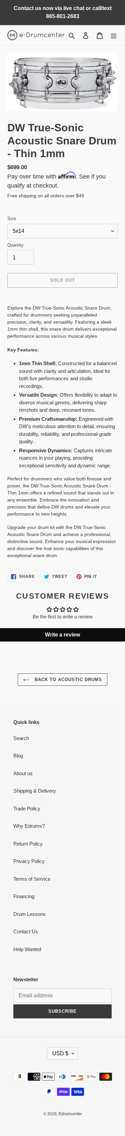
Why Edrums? (29, 826)
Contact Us (25, 931)
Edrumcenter (70, 1114)
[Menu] (114, 35)
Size (11, 218)
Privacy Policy (29, 861)
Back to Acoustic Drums (67, 679)
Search (21, 738)
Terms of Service (31, 879)
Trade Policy (26, 808)
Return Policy (28, 844)
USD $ (60, 1053)
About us (23, 773)
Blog (18, 755)
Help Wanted (27, 949)
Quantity (15, 245)
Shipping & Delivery (34, 791)
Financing (23, 896)
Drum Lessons (29, 914)
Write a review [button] (62, 635)
